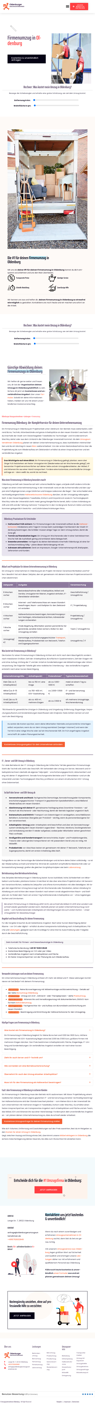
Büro (34, 446)
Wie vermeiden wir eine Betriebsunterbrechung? (27, 1066)
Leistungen (27, 416)
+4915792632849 (16, 1239)
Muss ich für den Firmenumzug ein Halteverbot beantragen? (32, 1082)
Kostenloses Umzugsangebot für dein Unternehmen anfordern (33, 744)
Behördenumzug (23, 1002)
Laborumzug (75, 867)
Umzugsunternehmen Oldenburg (10, 1401)
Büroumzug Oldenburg (27, 993)
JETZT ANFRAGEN (22, 1315)
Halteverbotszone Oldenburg (38, 494)
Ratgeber (59, 1401)
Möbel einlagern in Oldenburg (73, 1135)
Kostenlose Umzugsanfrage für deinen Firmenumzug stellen (32, 1121)
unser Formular (61, 1273)
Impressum (67, 1401)
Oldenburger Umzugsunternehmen (12, 416)
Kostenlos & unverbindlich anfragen (24, 58)
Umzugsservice (66, 1348)
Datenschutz (75, 1401)
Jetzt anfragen (48, 1189)
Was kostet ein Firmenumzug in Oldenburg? (24, 1030)
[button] (67, 6)
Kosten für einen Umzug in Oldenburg (23, 1132)
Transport (60, 637)
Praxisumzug (80, 996)
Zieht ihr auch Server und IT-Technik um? (23, 1057)
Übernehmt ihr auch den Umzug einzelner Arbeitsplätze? (31, 1074)
